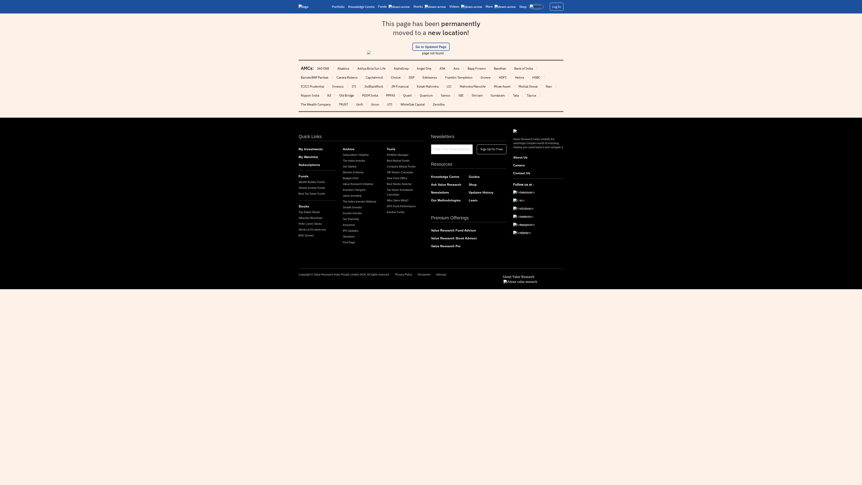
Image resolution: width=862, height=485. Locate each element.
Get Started (349, 166)
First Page (349, 242)
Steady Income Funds (312, 188)
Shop (522, 7)
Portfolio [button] (338, 7)
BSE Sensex (306, 235)
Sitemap (441, 274)
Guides (474, 177)
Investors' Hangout (354, 190)
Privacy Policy (403, 274)
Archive (348, 149)
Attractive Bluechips (311, 218)
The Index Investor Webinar (359, 201)
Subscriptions (309, 165)
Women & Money (353, 172)
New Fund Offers (397, 178)
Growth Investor (352, 207)
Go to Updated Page (431, 46)
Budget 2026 (350, 178)
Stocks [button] (418, 6)
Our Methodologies (446, 200)
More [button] (489, 6)
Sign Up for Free (491, 149)
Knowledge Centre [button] (361, 7)
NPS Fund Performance (401, 206)
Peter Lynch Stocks (310, 223)
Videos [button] (454, 6)
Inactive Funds (396, 212)
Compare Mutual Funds (401, 166)
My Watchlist (308, 157)
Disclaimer (424, 274)
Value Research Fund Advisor (453, 230)
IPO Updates (350, 230)
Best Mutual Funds (398, 160)
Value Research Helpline (358, 184)
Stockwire (349, 236)
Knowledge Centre (445, 177)
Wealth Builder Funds (312, 182)
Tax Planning (351, 219)
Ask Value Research (446, 184)
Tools (391, 149)
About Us (520, 157)
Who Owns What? (398, 200)
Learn (473, 200)
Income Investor (352, 213)
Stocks (304, 206)
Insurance (349, 225)
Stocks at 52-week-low (312, 229)
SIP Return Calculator (400, 172)
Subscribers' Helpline (356, 155)
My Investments (311, 149)
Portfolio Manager (398, 155)
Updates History (481, 192)
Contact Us (521, 173)
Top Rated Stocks (309, 212)
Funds (303, 176)
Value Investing (352, 195)
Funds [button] (382, 6)
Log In (556, 7)
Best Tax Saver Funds (312, 193)
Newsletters (440, 192)
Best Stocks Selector (399, 184)
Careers (519, 165)
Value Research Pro (446, 246)
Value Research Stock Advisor (454, 238)
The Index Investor (354, 160)
